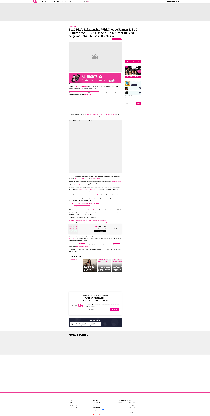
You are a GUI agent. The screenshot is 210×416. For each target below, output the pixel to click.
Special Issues (132, 407)
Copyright (95, 405)
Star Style (54, 1)
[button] (176, 1)
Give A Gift (131, 405)
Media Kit (72, 409)
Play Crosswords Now (133, 76)
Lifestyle (59, 1)
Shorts (85, 1)
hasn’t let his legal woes (96, 194)
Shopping (67, 1)
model (82, 246)
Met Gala (82, 1)
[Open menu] (31, 2)
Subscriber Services (133, 409)
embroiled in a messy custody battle (81, 178)
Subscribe (171, 1)
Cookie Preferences (97, 407)
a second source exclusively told (103, 212)
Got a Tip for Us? (73, 405)
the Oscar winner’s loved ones (92, 209)
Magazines (76, 1)
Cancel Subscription (133, 410)
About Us (72, 402)
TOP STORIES (116, 39)
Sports (63, 1)
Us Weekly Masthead (74, 404)
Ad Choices (95, 410)
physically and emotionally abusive (81, 184)
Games (71, 1)
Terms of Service (96, 402)
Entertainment (48, 1)
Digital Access (132, 402)
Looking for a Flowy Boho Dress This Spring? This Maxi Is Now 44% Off (100, 228)
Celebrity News (41, 1)
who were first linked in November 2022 (82, 205)
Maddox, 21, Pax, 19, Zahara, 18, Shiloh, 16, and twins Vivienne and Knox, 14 (100, 114)
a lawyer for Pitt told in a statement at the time (88, 189)
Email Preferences (73, 407)
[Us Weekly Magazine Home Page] (35, 1)
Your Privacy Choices (97, 409)
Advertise (131, 412)
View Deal (100, 231)
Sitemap (71, 410)
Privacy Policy (96, 404)
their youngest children (95, 178)
